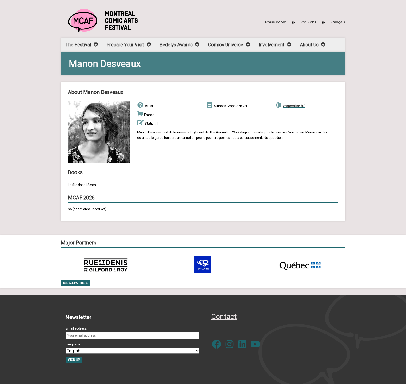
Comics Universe (225, 44)
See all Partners (75, 283)
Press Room (275, 22)
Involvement (271, 44)
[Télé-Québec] (202, 264)
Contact (224, 316)
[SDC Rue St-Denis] (106, 264)
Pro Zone (308, 22)
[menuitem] (337, 22)
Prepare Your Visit (125, 44)
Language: (73, 344)
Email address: (76, 328)
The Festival (78, 44)
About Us (309, 44)
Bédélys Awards (176, 44)
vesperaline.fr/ (294, 106)
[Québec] (300, 264)
